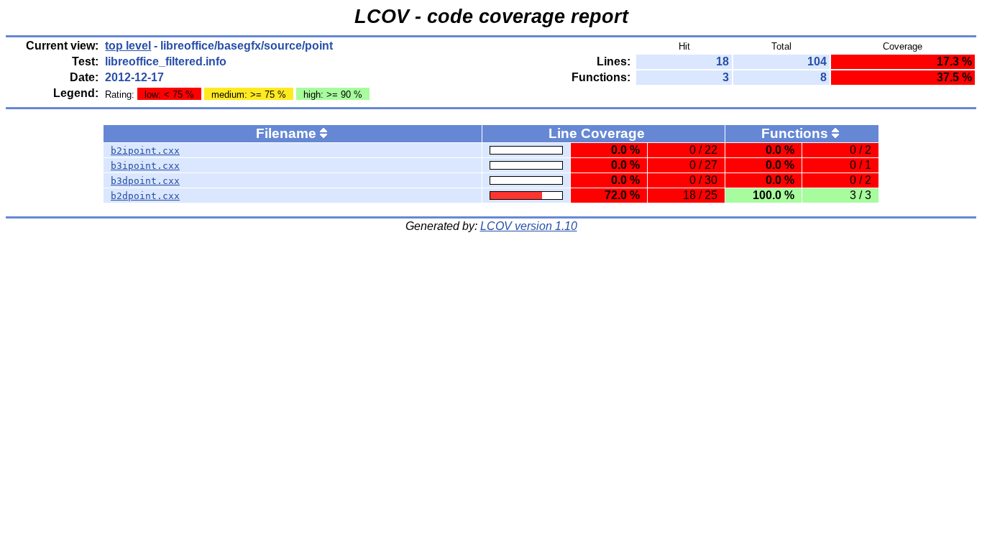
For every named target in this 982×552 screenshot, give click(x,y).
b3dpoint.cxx (145, 180)
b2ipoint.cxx (145, 150)
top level (128, 46)
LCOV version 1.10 (528, 226)
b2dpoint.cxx (145, 195)
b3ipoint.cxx (145, 165)
